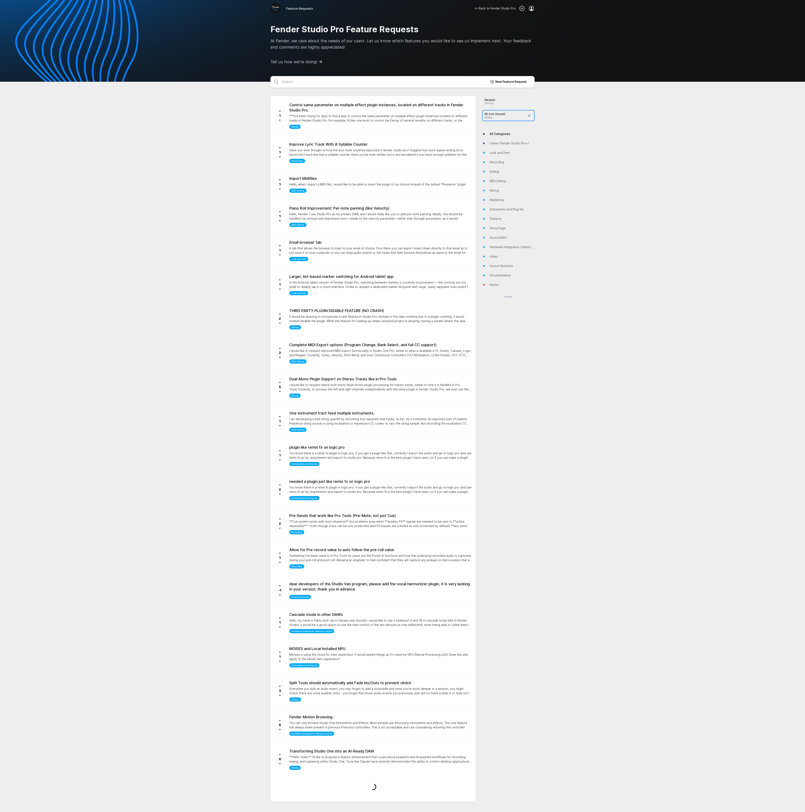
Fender (508, 297)
